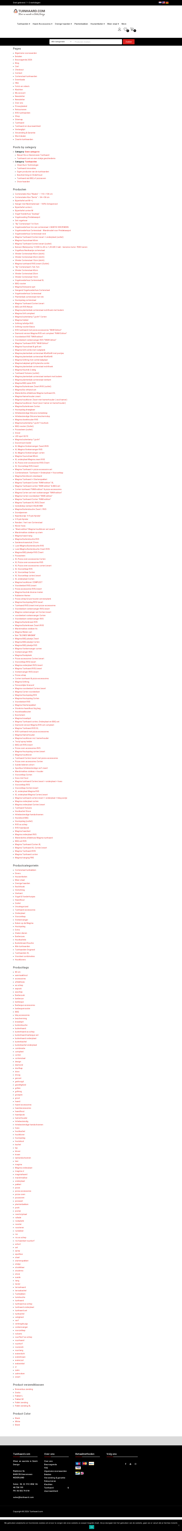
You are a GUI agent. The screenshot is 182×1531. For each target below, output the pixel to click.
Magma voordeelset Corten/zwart (30, 688)
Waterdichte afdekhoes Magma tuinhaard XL (35, 393)
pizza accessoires (23, 1191)
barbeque (19, 1002)
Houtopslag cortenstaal (25, 300)
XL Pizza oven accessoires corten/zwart (33, 566)
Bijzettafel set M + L (24, 201)
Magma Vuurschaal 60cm (26, 240)
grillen (18, 1088)
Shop (17, 116)
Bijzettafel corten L (23, 207)
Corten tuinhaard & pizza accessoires (32, 678)
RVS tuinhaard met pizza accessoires (32, 732)
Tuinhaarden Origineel (25, 950)
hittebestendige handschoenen (29, 1125)
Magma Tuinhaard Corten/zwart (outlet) (33, 244)
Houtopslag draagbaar (25, 410)
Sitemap (19, 119)
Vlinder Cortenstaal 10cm (26, 277)
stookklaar (20, 1267)
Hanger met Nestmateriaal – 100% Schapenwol (36, 204)
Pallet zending (21, 1402)
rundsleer (19, 1231)
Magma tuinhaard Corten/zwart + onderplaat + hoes (38, 781)
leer (17, 1161)
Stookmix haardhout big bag (28, 708)
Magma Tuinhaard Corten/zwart (29, 303)
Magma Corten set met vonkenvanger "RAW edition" (38, 493)
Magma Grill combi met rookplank (30, 350)
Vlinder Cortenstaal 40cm (26, 270)
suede (18, 1277)
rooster (18, 1224)
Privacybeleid (21, 106)
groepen (19, 1095)
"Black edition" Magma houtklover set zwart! (35, 529)
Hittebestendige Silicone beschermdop (32, 416)
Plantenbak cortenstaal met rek (29, 297)
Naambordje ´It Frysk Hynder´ (28, 516)
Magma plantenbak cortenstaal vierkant (33, 380)
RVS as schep (21, 824)
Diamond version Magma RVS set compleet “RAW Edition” (41, 333)
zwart (17, 1377)
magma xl (19, 1171)
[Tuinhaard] (30, 12)
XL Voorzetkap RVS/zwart (27, 466)
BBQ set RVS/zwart (24, 745)
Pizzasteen (20, 556)
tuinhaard (19, 1300)
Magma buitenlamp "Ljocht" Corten (31, 317)
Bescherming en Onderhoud (29, 175)
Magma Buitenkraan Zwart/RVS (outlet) (33, 386)
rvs (16, 1234)
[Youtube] (130, 1464)
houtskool (19, 1141)
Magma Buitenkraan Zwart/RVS (29, 625)
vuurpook (19, 1347)
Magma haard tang (23, 536)
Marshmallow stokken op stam (29, 532)
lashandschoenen (23, 1158)
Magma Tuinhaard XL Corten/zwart (31, 848)
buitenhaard (20, 1028)
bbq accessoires (22, 1015)
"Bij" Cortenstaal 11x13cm (27, 224)
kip (16, 1148)
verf (17, 1320)
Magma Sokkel (21, 320)
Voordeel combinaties (25, 956)
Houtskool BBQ (22, 818)
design (18, 1062)
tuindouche (20, 1297)
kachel (18, 1145)
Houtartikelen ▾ (98, 24)
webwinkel (20, 1364)
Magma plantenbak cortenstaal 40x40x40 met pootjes (39, 353)
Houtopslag (20, 926)
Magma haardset (23, 831)
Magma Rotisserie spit (25, 287)
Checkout (19, 70)
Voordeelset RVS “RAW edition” (29, 337)
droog (17, 1075)
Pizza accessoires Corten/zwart (29, 659)
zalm (17, 1370)
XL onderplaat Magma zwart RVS (30, 459)
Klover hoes (20, 526)
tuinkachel (19, 1314)
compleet (19, 1052)
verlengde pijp (21, 1324)
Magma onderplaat (23, 1168)
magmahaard (21, 1174)
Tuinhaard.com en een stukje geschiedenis (36, 158)
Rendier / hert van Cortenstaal (28, 522)
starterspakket (21, 1261)
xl (16, 1367)
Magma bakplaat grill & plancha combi (32, 363)
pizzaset (19, 1201)
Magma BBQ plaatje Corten (27, 642)
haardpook (20, 1115)
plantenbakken (22, 1204)
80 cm (18, 972)
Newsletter (20, 96)
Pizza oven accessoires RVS (28, 748)
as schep (19, 985)
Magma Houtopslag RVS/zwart (29, 602)
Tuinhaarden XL (22, 953)
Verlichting (20, 890)
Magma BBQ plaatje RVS (26, 645)
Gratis (17, 1392)
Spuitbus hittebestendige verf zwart (31, 768)
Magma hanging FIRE (24, 858)
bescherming (21, 1018)
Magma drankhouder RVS (26, 420)
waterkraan (20, 1357)
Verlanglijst (20, 129)
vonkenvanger (21, 1327)
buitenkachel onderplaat (26, 1045)
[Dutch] (160, 2)
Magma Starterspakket (25, 705)
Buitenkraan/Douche (24, 943)
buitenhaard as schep (25, 1032)
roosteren (19, 1227)
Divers (18, 873)
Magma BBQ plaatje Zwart (27, 639)
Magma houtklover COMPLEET (29, 582)
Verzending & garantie (54, 1478)
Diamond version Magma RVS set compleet (34, 725)
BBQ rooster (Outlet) (24, 426)
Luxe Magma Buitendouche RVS (29, 546)
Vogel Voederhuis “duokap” (27, 214)
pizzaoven (20, 1198)
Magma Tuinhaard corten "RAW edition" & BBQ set (37, 486)
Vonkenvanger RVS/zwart (27, 672)
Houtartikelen (21, 877)
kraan (17, 1154)
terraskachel (20, 1291)
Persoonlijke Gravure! (24, 685)
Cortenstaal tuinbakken (25, 870)
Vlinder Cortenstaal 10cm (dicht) (29, 260)
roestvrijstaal (21, 1214)
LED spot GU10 (21, 436)
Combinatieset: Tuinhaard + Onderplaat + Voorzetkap (39, 473)
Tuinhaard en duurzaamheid (28, 126)
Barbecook (20, 995)
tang (17, 1281)
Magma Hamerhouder (25, 735)
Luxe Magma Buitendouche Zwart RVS (32, 549)
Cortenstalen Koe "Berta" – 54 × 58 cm (32, 197)
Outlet (18, 903)
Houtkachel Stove (23, 811)
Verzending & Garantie (25, 133)
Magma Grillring (22, 682)
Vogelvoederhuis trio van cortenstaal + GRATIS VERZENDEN (42, 227)
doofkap (19, 1068)
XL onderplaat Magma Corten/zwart (31, 795)
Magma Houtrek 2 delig (25, 370)
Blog (17, 63)
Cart (17, 66)
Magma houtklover (23, 755)
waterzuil (19, 1360)
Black (17, 1418)
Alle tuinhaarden (22, 946)
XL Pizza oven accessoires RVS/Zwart (32, 463)
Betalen (18, 56)
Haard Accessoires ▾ (42, 24)
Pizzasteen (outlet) (24, 430)
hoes (17, 1128)
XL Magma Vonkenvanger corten (30, 453)
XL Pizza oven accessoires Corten (30, 559)
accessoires (20, 979)
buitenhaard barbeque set (27, 1035)
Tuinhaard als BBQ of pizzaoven (31, 178)
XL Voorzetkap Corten (25, 572)
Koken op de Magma (24, 923)
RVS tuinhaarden (22, 113)
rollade (18, 1218)
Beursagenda (50, 1464)
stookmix (19, 1271)
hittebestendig (21, 1121)
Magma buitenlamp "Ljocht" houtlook (31, 423)
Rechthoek (20, 887)
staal (17, 1257)
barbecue (19, 998)
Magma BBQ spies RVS (25, 383)
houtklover (20, 1135)
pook (17, 1208)
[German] (167, 2)
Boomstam (20, 715)
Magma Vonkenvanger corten (28, 649)
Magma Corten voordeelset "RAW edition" (33, 496)
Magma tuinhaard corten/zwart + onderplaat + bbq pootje (41, 798)
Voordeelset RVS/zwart (26, 585)
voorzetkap (20, 1330)
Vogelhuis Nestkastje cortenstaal (30, 250)
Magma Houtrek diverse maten (29, 592)
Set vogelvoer (21, 220)
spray (17, 1251)
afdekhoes (20, 982)
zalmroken (20, 1373)
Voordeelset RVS (22, 702)
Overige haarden (22, 883)
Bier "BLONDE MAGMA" (25, 635)
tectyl (17, 1284)
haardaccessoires (23, 1108)
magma (18, 1164)
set (16, 1247)
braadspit (19, 1022)
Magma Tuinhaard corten (26, 854)
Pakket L (19, 1396)
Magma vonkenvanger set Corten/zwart (33, 612)
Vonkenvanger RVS (23, 652)
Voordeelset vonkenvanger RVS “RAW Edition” (35, 340)
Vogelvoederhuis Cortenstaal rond (30, 234)
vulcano (18, 1334)
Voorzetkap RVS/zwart (25, 662)
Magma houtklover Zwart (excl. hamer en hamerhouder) (40, 403)
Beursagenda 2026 (23, 60)
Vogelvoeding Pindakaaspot (27, 217)
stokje (18, 1264)
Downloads (20, 80)
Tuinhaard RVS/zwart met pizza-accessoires (35, 605)
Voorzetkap (20, 916)
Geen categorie (32, 152)
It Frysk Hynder (21, 519)
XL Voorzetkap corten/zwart (28, 576)
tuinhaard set (21, 1310)
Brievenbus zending (24, 1389)
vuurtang (19, 1350)
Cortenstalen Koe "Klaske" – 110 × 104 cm (34, 194)
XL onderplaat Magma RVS (27, 791)
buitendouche (21, 1025)
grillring (18, 1091)
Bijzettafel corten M (24, 210)
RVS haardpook (22, 828)
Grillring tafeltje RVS (24, 323)
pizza (17, 1188)
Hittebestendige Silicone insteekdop (31, 413)
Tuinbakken (20, 1294)
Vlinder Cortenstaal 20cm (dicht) (29, 257)
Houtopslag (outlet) (24, 821)
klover (18, 1151)
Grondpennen (21, 512)
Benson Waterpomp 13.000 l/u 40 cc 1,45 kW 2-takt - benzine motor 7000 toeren (51, 247)
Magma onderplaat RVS (26, 834)
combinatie (20, 1048)
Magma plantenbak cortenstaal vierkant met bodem (38, 376)
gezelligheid (20, 1085)
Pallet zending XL (23, 1406)
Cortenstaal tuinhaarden (26, 76)
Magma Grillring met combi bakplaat (31, 360)
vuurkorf (19, 1344)
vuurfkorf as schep (23, 1337)
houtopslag (20, 1138)
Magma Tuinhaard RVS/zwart (28, 668)
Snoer (18, 433)
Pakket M (19, 1399)
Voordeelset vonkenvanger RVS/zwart (32, 609)
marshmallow (21, 1178)
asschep (19, 992)
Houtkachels (20, 940)
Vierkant (19, 893)
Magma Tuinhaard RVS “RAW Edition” (32, 343)
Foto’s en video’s (22, 86)
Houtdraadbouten (23, 712)
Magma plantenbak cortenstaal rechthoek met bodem (39, 310)
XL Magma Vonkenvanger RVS (29, 449)
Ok (91, 1527)
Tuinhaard (19, 123)
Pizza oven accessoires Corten (29, 761)
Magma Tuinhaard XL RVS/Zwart (30, 503)
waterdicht (20, 1354)
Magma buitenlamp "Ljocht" (27, 439)
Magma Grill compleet (25, 313)
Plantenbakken (81, 24)
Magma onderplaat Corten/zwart (30, 805)
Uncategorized (21, 906)
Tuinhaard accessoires (25, 910)
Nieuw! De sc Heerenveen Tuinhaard (33, 155)
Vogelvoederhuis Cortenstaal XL (29, 280)
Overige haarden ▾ (63, 24)
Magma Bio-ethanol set (25, 390)
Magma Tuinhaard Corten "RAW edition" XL (34, 483)
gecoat (18, 1078)
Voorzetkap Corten (23, 775)
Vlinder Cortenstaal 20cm (26, 274)
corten (18, 1055)
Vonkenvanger (21, 920)
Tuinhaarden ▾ (23, 24)
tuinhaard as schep (23, 1304)
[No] (178, 1525)
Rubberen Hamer (22, 595)
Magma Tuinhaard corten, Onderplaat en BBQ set (37, 722)
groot (17, 1098)
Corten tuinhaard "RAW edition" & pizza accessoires (38, 489)
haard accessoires (23, 1105)
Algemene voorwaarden (26, 53)
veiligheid (19, 1317)
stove (17, 1274)
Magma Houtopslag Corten (27, 698)
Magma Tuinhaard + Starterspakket (31, 479)
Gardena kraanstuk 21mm (27, 542)
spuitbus (19, 1254)
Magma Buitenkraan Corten (27, 406)
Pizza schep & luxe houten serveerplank (33, 599)
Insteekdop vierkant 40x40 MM (29, 506)
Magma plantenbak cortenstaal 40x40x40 (34, 357)
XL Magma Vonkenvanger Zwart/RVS (32, 446)
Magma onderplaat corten (27, 801)
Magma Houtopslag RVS (26, 695)
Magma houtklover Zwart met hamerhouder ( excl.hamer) (41, 400)
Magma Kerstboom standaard (28, 476)
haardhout (20, 1111)
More (124, 24)
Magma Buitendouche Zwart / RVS (30, 509)
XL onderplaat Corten (24, 579)
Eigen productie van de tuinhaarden (33, 172)
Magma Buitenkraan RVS (26, 622)
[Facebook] (125, 1464)
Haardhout (20, 900)
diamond (19, 1065)
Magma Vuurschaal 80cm (26, 456)
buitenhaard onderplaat (25, 1038)
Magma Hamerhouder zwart (28, 396)
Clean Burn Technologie (27, 165)
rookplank (19, 1221)
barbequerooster (22, 1008)
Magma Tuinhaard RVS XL (27, 728)
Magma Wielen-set (23, 632)
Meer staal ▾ (113, 24)
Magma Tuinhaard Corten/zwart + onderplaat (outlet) (39, 237)
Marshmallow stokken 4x (26, 629)
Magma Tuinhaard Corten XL (28, 844)
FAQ (17, 83)
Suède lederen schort (24, 765)
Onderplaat (20, 913)
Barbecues (20, 936)
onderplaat (20, 1181)
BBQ (17, 1012)
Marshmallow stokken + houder (29, 771)
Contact (18, 73)
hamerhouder (21, 1118)
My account (20, 93)
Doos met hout (21, 778)
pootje (18, 1211)
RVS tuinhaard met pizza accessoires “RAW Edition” (38, 330)
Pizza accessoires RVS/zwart (28, 589)
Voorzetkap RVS (22, 785)
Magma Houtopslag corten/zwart (30, 751)
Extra (17, 930)
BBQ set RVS (21, 841)
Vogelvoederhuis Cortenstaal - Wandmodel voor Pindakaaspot (43, 230)
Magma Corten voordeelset (27, 692)
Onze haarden (23, 182)
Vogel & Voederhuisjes (25, 897)
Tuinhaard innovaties (26, 168)
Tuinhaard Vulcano (23, 808)
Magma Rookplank (23, 655)
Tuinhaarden (31, 162)
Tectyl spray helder (23, 741)
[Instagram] (135, 1464)
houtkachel (20, 1131)
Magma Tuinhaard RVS (25, 851)
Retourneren (21, 109)
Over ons (19, 103)
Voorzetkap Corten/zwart (26, 788)
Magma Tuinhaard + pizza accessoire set (33, 469)
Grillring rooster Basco (25, 327)
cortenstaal (20, 1058)
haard (17, 1101)
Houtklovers (20, 960)
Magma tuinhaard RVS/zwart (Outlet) (32, 264)
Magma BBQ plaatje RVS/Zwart (29, 552)
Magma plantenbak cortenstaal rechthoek (34, 366)
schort (18, 1244)
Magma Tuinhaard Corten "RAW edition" (33, 499)
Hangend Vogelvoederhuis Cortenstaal (32, 290)
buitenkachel (21, 1042)
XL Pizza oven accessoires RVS (29, 562)
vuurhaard (19, 1340)
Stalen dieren (21, 933)
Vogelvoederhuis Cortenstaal (28, 293)
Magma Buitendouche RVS (27, 539)
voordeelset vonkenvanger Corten (30, 615)
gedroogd (19, 1081)
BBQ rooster (20, 283)
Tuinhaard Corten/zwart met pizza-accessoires (36, 758)
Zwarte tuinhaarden (24, 139)
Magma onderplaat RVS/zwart (29, 665)
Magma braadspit (23, 718)
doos (17, 1071)
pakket (18, 1184)
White (17, 1421)
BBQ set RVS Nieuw (24, 307)
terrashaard (20, 1287)
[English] (163, 2)
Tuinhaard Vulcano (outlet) (27, 373)
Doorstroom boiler (23, 443)
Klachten (19, 90)
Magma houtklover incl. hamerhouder (32, 738)
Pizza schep (20, 675)
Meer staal (20, 880)
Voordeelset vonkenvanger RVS (29, 619)
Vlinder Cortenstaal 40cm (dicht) (29, 254)
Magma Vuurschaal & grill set (28, 347)
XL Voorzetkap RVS (24, 569)
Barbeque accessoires (25, 1005)
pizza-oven (20, 1194)
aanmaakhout (21, 975)
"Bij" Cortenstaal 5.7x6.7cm (27, 267)
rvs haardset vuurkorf (25, 1241)
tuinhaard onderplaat (24, 1307)
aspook (18, 989)
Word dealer (20, 136)
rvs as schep (20, 1237)
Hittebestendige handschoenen (29, 814)
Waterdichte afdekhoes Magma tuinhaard (34, 838)
